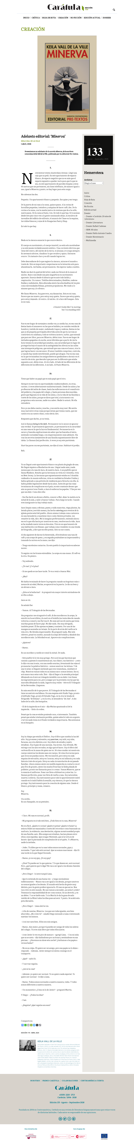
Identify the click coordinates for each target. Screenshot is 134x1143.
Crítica (36, 17)
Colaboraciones (70, 1081)
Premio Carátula (50, 1081)
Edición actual (92, 17)
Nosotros (35, 1081)
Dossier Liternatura (94, 222)
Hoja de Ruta (49, 17)
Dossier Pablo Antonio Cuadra (99, 233)
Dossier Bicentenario (95, 236)
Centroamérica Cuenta (92, 1081)
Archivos (88, 179)
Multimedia (91, 240)
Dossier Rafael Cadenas (96, 226)
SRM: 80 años (92, 229)
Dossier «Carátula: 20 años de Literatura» (98, 217)
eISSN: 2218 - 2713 (67, 1094)
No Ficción (76, 17)
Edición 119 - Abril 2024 (30, 1033)
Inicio (26, 17)
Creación (63, 17)
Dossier (107, 17)
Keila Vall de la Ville (30, 141)
